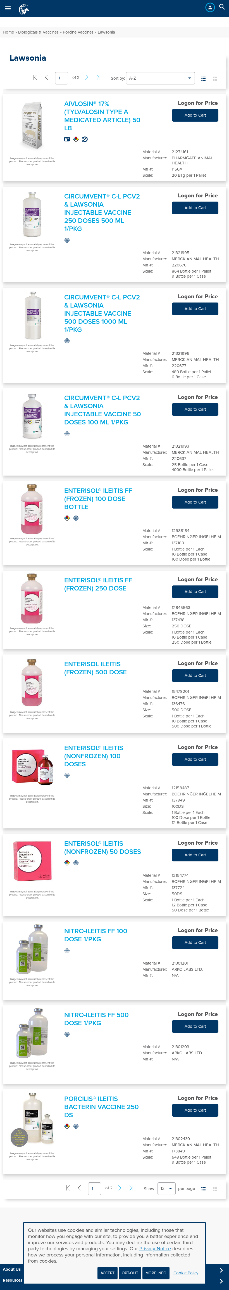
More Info (155, 1273)
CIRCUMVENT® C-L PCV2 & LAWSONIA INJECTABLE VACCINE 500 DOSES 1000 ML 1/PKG (102, 313)
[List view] (203, 79)
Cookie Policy (185, 1272)
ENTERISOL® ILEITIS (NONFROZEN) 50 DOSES (102, 848)
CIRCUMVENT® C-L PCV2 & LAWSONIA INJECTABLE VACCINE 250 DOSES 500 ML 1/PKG (102, 212)
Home (8, 32)
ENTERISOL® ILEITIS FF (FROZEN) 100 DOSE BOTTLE (98, 499)
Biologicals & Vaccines (38, 32)
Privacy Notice (155, 1249)
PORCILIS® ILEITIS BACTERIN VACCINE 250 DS (101, 1107)
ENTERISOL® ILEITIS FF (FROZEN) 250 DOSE (98, 584)
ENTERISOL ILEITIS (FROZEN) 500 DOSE (95, 668)
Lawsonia (106, 32)
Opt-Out (130, 1273)
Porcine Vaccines (78, 32)
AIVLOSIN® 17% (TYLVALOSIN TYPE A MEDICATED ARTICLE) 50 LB (102, 116)
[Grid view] (215, 79)
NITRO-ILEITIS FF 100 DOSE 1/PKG (95, 935)
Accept (108, 1273)
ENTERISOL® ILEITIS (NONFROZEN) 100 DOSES (93, 756)
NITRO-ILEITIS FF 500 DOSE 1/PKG (96, 1019)
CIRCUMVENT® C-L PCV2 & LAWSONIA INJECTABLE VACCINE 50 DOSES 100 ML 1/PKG (102, 410)
